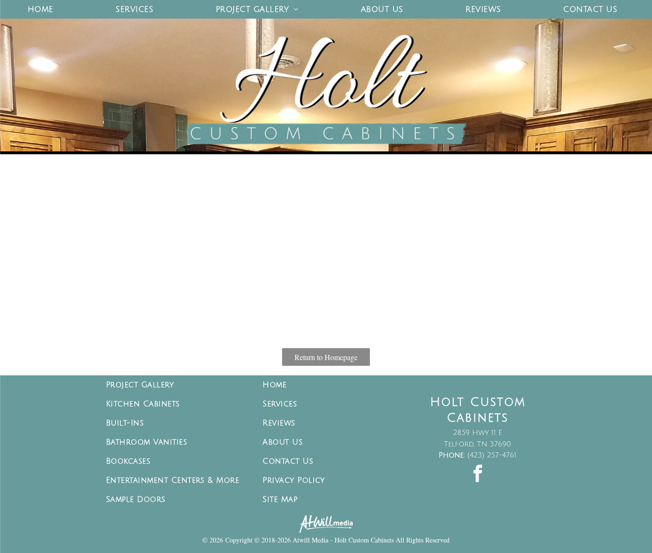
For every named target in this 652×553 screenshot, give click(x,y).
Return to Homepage (326, 357)
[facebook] (478, 475)
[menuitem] (44, 9)
